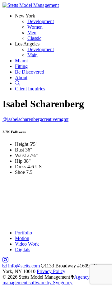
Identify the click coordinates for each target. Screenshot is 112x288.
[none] (25, 15)
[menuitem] (40, 21)
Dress (20, 166)
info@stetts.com (24, 265)
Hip (18, 161)
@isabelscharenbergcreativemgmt (35, 119)
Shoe (20, 172)
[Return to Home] (30, 5)
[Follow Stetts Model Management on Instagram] (5, 260)
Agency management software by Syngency (46, 279)
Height (21, 144)
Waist (20, 155)
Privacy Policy (51, 271)
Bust (19, 149)
